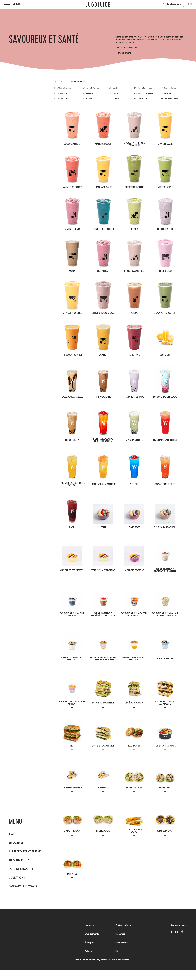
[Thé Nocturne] (103, 383)
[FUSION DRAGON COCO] (165, 383)
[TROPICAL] (134, 215)
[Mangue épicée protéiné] (72, 556)
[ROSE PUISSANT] (103, 257)
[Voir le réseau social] (171, 931)
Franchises (120, 934)
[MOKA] (72, 257)
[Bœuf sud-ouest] (165, 816)
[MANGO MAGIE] (165, 130)
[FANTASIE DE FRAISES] (72, 173)
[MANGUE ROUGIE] (103, 130)
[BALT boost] (134, 731)
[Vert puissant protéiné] (103, 556)
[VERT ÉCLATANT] (165, 173)
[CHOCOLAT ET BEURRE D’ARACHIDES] (134, 130)
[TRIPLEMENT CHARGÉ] (72, 341)
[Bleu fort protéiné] (134, 556)
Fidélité (88, 951)
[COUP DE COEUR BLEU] (103, 215)
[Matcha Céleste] (134, 426)
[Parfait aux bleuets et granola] (72, 644)
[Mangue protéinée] (72, 299)
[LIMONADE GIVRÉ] (103, 173)
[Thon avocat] (103, 816)
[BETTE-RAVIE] (134, 341)
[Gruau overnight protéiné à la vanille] (165, 556)
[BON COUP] (165, 341)
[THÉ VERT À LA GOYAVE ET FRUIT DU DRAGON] (103, 426)
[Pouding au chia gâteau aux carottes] (134, 600)
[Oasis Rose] (134, 513)
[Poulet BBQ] (165, 773)
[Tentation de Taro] (134, 383)
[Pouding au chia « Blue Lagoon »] (72, 600)
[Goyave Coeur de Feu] (165, 470)
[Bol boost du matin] (165, 731)
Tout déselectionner (77, 82)
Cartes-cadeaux (123, 925)
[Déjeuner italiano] (72, 773)
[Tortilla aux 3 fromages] (134, 816)
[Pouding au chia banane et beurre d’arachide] (165, 600)
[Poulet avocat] (134, 773)
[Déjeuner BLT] (103, 773)
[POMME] (134, 299)
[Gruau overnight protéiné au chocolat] (103, 600)
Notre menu (90, 925)
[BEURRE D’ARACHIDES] (134, 257)
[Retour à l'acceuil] (98, 4)
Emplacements (92, 934)
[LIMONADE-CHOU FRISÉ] (165, 299)
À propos (89, 943)
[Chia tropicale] (165, 644)
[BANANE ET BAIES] (72, 215)
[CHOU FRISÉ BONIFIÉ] (134, 173)
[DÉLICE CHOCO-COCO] (103, 299)
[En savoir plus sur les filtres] (61, 81)
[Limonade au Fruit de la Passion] (72, 470)
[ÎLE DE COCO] (165, 257)
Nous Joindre (121, 943)
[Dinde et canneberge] (103, 731)
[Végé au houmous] (134, 688)
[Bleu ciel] (134, 470)
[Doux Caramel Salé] (72, 383)
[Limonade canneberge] (165, 426)
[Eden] (103, 513)
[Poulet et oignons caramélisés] (165, 688)
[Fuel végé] (72, 859)
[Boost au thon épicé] (103, 688)
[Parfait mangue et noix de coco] (134, 644)
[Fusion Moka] (72, 426)
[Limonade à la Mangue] (103, 470)
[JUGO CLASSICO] (72, 130)
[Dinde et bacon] (72, 816)
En (190, 4)
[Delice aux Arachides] (165, 513)
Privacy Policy (99, 960)
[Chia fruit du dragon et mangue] (72, 688)
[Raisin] (72, 513)
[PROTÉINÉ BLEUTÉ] (165, 215)
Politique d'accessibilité (118, 960)
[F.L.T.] (72, 731)
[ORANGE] (103, 341)
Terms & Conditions (82, 960)
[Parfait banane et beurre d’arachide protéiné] (103, 644)
